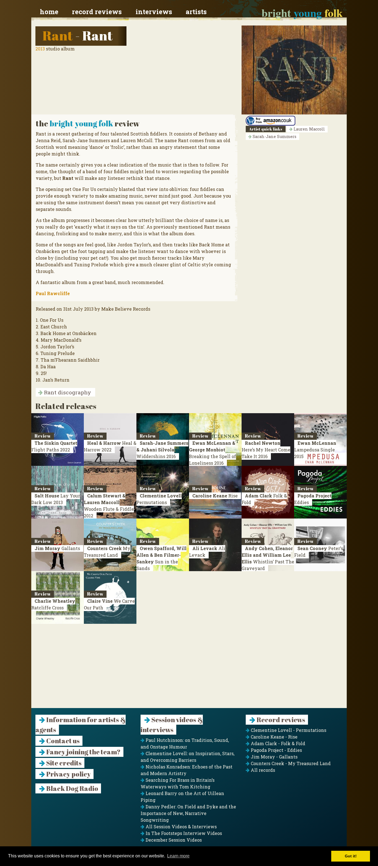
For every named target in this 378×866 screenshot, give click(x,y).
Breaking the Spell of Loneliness (212, 453)
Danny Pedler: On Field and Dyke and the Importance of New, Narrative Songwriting (188, 813)
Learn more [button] (178, 856)
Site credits (63, 762)
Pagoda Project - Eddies (276, 750)
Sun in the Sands (161, 558)
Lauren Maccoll (308, 129)
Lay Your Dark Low (55, 499)
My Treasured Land (107, 551)
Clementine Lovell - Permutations (288, 730)
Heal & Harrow (110, 446)
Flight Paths (54, 446)
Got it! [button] (351, 856)
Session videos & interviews (172, 724)
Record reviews (97, 11)
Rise (215, 496)
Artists (196, 11)
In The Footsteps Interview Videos (183, 833)
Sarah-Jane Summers (274, 136)
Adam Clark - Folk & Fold (277, 743)
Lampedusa (315, 449)
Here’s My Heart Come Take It (266, 449)
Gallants (57, 548)
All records (262, 770)
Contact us (62, 740)
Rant (57, 35)
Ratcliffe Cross (53, 604)
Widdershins (162, 449)
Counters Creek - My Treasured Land (290, 763)
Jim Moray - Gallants (273, 757)
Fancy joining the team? (83, 751)
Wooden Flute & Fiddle (109, 505)
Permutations (159, 499)
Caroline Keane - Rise (273, 737)
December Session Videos (173, 840)
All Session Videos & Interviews (180, 826)
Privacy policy (68, 774)
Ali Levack (207, 551)
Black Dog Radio (71, 788)
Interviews (154, 11)
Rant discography (67, 392)
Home (49, 11)
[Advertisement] (189, 669)
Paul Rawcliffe (53, 293)
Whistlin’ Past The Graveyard (268, 558)
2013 (40, 49)
